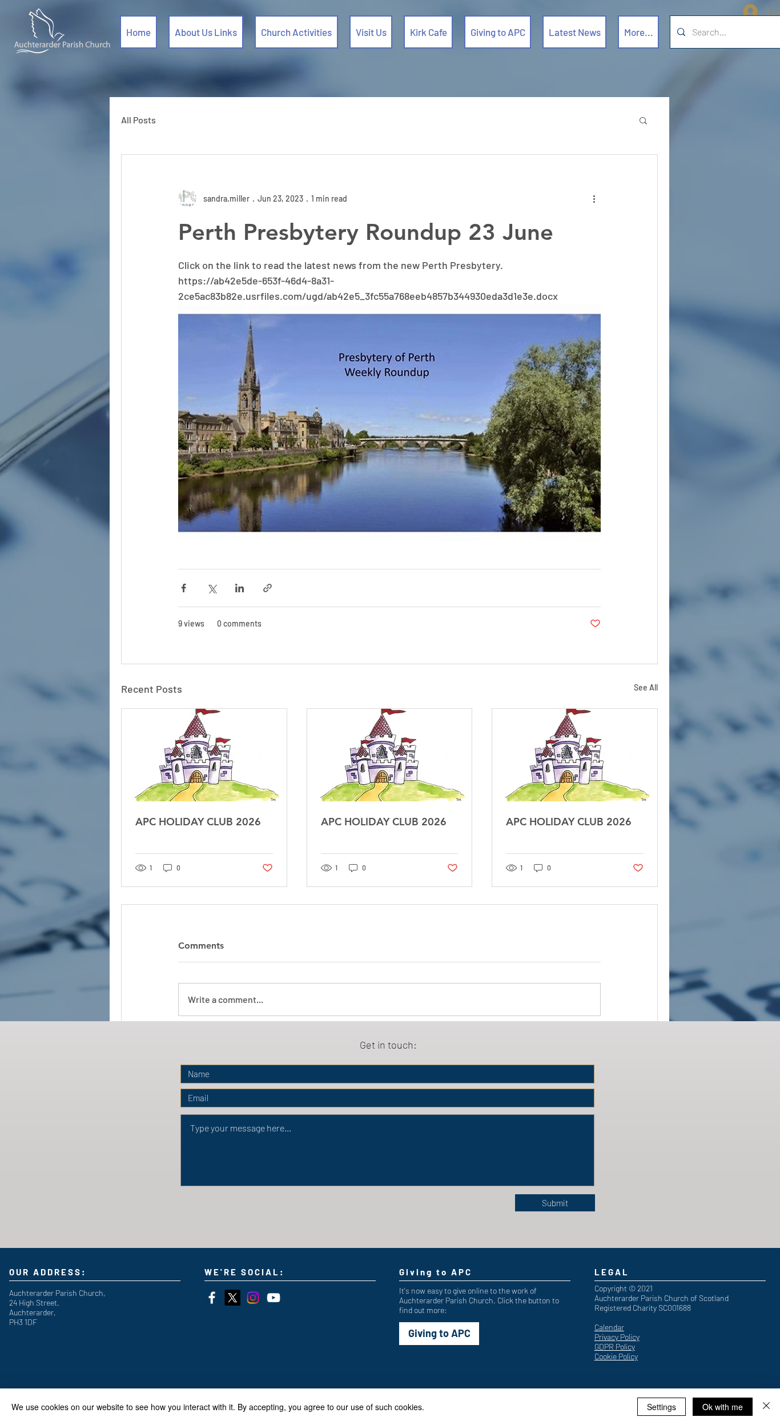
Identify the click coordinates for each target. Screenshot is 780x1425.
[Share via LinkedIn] (239, 588)
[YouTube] (274, 1298)
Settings (661, 1406)
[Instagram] (253, 1298)
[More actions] (594, 198)
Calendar (609, 1327)
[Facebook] (212, 1298)
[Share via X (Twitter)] (211, 588)
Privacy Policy (617, 1337)
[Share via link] (267, 588)
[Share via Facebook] (183, 588)
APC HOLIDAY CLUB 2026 (198, 821)
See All (646, 687)
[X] (232, 1298)
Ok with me (722, 1406)
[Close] (766, 1407)
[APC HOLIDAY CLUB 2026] (204, 755)
